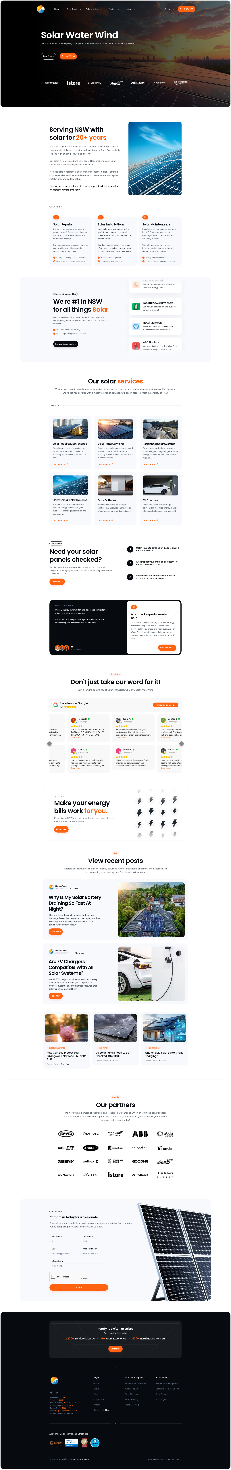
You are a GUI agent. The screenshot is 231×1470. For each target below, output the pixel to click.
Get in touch (57, 582)
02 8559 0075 (62, 1400)
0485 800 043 (70, 1403)
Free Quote (48, 56)
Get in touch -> (167, 648)
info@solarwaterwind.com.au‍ (65, 1411)
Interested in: (58, 1261)
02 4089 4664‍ (65, 1408)
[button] (58, 9)
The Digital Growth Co (80, 1459)
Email (54, 1249)
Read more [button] (58, 737)
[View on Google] (55, 720)
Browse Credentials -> (65, 344)
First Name (57, 1236)
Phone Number (90, 1249)
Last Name (88, 1236)
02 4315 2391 (67, 1397)
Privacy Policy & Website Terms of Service (165, 1459)
